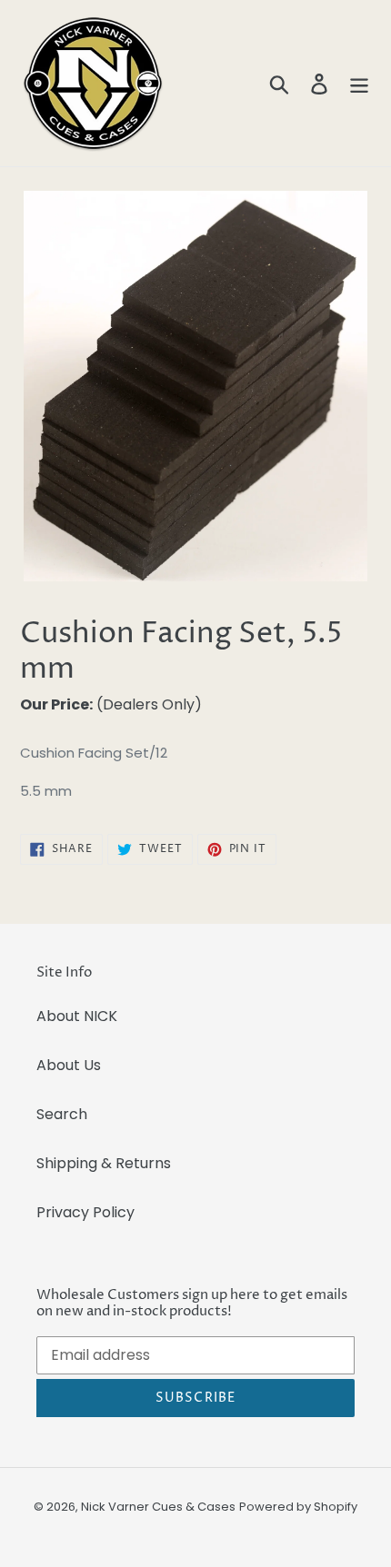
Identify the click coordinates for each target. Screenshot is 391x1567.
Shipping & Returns (103, 1163)
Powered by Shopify (298, 1506)
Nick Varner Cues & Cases (158, 1506)
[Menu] (359, 84)
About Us (68, 1065)
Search (61, 1114)
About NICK (76, 1016)
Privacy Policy (85, 1212)
